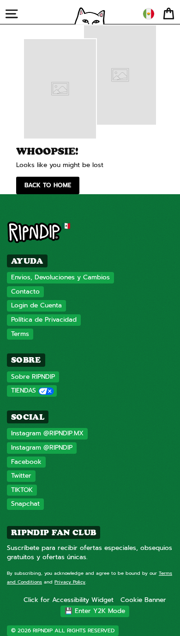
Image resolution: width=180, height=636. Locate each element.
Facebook (26, 462)
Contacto (25, 291)
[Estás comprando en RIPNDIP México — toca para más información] (148, 13)
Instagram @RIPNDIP (41, 447)
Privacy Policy (69, 581)
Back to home (47, 185)
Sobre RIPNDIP (33, 377)
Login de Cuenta (36, 305)
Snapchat (25, 504)
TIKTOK (22, 490)
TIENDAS (23, 390)
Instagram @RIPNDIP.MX (47, 433)
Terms (20, 334)
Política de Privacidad (44, 319)
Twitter (21, 475)
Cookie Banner (143, 600)
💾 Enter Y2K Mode (95, 611)
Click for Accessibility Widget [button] (69, 600)
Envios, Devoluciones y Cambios (60, 277)
